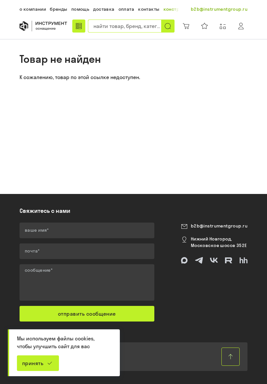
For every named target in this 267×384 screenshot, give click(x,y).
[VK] (214, 260)
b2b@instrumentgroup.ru (219, 226)
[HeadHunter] (243, 260)
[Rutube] (228, 260)
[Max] (184, 260)
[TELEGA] (199, 260)
